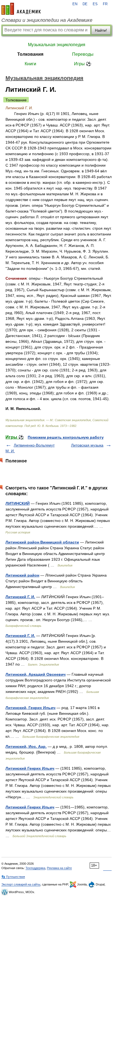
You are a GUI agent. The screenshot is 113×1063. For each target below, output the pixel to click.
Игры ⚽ (82, 63)
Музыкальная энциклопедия (56, 44)
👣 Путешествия (13, 876)
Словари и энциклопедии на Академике (46, 20)
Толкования (30, 54)
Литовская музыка (87, 445)
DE (85, 4)
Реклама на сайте (59, 868)
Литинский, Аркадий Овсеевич (35, 674)
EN (74, 4)
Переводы (83, 54)
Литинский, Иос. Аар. (26, 746)
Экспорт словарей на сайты (20, 884)
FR (105, 4)
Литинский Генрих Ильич (29, 768)
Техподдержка (35, 868)
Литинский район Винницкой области (42, 542)
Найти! (101, 30)
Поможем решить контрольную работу (66, 437)
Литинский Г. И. (20, 597)
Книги (30, 63)
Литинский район (22, 575)
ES (95, 4)
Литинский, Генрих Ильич (30, 707)
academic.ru (21, 9)
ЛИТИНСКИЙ (17, 503)
